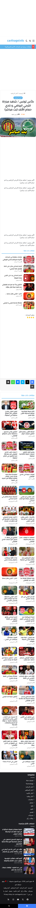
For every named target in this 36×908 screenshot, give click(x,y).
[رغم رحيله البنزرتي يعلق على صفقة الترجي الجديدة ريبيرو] (26, 734)
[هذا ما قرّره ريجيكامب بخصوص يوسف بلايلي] (9, 551)
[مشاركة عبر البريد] (8, 382)
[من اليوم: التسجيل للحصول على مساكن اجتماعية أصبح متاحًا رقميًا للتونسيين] (29, 842)
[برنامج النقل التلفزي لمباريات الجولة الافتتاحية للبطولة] (26, 445)
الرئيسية (21, 93)
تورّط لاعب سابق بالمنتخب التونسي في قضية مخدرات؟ (26, 678)
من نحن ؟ (29, 894)
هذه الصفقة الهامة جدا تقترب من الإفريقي (27, 579)
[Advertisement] (18, 18)
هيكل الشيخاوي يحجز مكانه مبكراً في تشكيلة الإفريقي (27, 560)
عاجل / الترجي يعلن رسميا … (14, 293)
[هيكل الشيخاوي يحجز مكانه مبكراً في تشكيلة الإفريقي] (26, 551)
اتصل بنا (5, 891)
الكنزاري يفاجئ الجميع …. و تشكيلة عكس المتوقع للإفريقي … (9, 433)
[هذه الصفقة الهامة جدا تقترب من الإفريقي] (26, 571)
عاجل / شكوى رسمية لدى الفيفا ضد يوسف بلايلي (9, 659)
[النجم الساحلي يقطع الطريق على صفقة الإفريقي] (9, 610)
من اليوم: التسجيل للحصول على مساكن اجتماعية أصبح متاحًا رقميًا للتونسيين (12, 841)
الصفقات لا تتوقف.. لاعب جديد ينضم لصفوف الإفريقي (26, 539)
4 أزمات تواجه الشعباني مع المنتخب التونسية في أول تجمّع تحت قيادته (9, 519)
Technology (29, 784)
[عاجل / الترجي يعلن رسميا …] (28, 296)
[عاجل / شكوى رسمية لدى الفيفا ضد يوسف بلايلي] (9, 651)
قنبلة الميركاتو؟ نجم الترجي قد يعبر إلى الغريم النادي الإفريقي (27, 619)
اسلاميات (30, 799)
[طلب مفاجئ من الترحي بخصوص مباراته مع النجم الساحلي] (26, 490)
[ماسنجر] (18, 382)
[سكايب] (23, 382)
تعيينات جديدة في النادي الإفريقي (27, 475)
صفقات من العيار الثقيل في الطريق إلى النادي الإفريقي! (10, 743)
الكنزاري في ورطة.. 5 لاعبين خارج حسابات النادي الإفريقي (9, 539)
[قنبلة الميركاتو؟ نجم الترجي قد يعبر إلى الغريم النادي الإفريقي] (26, 610)
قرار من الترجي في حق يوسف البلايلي (27, 597)
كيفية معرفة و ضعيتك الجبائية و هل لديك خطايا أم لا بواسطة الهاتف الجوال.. (12, 831)
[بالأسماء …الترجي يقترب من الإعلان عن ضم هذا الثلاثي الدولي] (26, 510)
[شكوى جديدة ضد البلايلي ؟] (9, 690)
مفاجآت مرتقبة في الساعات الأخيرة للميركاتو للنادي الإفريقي (12, 258)
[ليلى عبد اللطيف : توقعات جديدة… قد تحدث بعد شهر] (29, 870)
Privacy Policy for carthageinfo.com (15, 894)
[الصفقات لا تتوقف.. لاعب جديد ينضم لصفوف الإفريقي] (26, 531)
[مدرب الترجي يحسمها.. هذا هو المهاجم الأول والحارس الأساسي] (9, 590)
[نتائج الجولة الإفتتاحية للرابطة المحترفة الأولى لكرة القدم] (26, 405)
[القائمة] (33, 41)
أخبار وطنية (30, 796)
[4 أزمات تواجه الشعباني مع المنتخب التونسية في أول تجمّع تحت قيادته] (9, 510)
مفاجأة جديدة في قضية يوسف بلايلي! (10, 677)
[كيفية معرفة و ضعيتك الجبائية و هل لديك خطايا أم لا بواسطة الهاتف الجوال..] (29, 832)
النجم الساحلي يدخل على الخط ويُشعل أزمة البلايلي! (13, 267)
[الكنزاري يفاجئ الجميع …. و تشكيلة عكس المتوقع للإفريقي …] (9, 425)
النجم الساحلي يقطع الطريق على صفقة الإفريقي (11, 619)
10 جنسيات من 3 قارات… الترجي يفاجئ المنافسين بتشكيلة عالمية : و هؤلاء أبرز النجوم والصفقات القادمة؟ (9, 721)
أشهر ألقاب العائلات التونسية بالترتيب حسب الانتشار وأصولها (13, 859)
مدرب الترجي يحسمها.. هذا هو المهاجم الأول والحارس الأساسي (10, 598)
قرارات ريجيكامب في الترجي (28, 762)
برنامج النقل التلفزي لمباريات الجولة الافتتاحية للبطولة (26, 454)
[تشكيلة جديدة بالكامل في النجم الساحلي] (9, 490)
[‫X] (27, 382)
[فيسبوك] (32, 382)
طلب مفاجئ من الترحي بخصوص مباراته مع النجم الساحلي (27, 498)
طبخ (32, 806)
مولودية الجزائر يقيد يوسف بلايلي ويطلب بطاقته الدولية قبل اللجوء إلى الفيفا (9, 477)
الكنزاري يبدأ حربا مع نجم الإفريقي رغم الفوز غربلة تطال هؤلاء (12, 286)
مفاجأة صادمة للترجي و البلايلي (12, 303)
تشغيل (31, 802)
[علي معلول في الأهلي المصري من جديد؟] (26, 710)
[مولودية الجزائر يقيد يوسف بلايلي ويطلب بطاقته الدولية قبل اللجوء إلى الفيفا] (9, 468)
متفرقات (30, 815)
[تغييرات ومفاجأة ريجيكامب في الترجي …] (9, 631)
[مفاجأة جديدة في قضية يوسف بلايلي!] (9, 669)
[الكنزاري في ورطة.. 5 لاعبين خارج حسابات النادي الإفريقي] (9, 531)
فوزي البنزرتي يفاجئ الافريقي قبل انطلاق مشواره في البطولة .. (10, 413)
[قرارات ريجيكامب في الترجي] (26, 755)
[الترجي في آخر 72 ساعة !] (9, 755)
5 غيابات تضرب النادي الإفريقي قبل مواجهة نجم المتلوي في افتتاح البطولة (10, 455)
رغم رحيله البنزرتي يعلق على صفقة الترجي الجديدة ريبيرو (26, 743)
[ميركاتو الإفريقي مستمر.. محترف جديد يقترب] (26, 651)
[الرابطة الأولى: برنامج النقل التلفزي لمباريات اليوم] (26, 425)
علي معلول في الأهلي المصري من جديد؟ (27, 718)
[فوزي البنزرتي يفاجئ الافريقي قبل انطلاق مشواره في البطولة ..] (9, 405)
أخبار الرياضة (14, 93)
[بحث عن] (30, 41)
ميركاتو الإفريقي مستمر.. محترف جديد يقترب (26, 659)
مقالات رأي (30, 818)
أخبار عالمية (29, 793)
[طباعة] (32, 387)
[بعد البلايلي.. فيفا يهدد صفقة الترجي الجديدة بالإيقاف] (26, 631)
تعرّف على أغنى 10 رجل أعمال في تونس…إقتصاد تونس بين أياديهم (12, 850)
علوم (31, 809)
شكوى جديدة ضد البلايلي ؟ (9, 697)
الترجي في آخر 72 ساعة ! (10, 761)
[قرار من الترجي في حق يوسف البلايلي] (26, 590)
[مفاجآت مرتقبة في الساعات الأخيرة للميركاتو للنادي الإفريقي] (28, 259)
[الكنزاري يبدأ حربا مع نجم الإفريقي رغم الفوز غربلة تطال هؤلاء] (28, 287)
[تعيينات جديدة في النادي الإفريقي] (26, 468)
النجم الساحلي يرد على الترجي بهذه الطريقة (13, 276)
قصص (31, 812)
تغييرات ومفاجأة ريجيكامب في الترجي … (10, 638)
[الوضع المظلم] (27, 41)
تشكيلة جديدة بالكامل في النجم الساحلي (9, 497)
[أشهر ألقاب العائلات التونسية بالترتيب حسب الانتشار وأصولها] (29, 861)
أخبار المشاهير (29, 790)
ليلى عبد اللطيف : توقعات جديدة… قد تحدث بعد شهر (12, 868)
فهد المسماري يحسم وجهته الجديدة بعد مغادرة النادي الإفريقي (26, 698)
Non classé (29, 780)
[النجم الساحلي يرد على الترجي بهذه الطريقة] (28, 278)
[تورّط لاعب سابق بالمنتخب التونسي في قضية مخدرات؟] (26, 669)
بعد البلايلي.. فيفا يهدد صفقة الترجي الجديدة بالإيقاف (27, 639)
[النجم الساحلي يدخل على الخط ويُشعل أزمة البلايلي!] (28, 268)
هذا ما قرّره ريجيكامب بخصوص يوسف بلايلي (10, 559)
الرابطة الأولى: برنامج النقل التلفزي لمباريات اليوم (26, 432)
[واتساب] (13, 382)
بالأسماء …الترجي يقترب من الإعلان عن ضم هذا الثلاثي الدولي (27, 519)
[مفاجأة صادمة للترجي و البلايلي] (28, 305)
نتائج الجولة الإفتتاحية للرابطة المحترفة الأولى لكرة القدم (27, 413)
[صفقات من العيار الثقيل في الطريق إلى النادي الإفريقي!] (9, 734)
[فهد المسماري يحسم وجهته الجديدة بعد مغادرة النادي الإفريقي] (26, 690)
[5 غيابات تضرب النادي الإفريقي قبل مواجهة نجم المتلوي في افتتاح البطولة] (9, 445)
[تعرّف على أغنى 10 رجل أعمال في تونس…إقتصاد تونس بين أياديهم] (29, 852)
